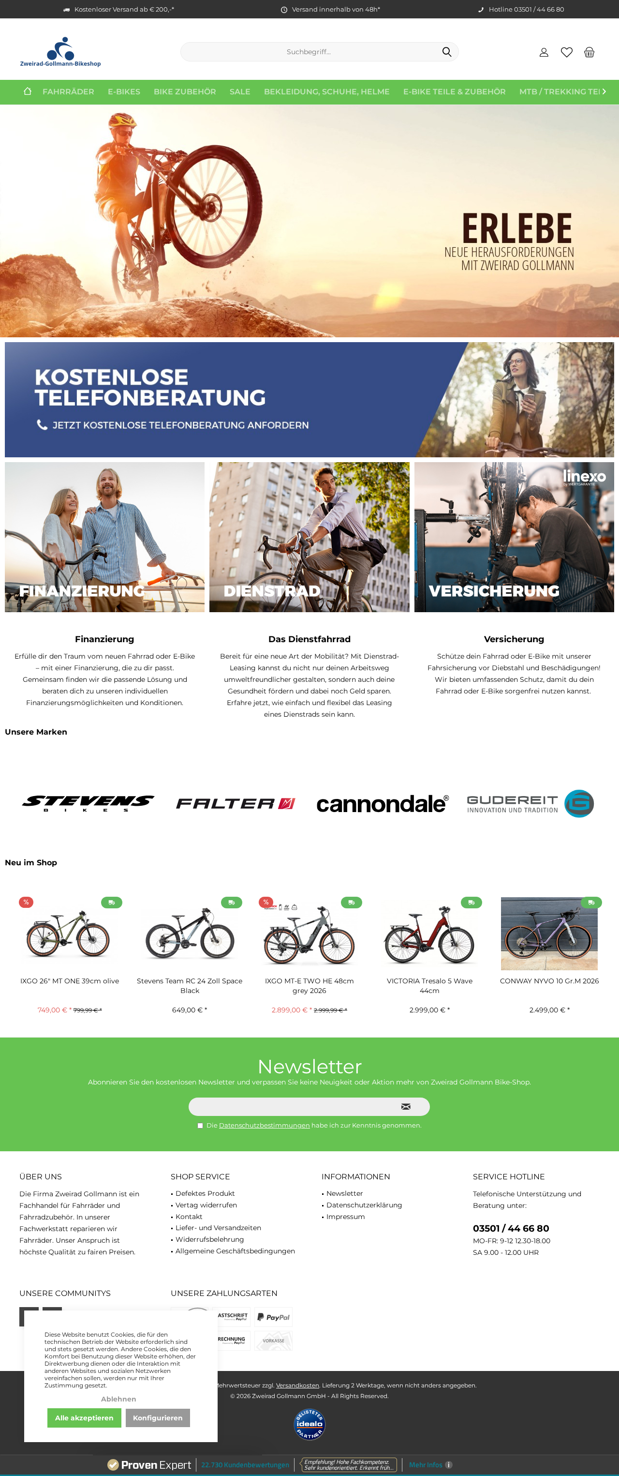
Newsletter (344, 1193)
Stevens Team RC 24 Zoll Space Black (189, 986)
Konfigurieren (158, 1418)
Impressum (345, 1216)
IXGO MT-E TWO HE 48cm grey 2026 (309, 986)
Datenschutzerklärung (364, 1205)
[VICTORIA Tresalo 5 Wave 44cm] (429, 934)
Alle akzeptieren (84, 1418)
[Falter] (235, 803)
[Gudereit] (530, 803)
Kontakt (189, 1216)
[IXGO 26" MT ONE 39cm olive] (69, 934)
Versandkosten (297, 1385)
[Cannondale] (383, 803)
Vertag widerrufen (206, 1205)
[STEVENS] (88, 803)
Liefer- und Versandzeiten (218, 1227)
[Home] (27, 92)
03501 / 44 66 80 (511, 1228)
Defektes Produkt (205, 1193)
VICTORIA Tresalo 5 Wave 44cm (429, 986)
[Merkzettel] (567, 51)
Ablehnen (118, 1399)
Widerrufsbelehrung (210, 1239)
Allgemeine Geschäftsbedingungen (235, 1251)
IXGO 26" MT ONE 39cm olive (69, 981)
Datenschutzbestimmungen (264, 1125)
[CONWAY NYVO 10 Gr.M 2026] (549, 934)
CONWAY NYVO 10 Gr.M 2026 (549, 981)
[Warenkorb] (589, 51)
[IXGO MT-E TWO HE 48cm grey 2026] (309, 934)
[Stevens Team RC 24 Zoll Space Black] (189, 934)
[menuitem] (589, 51)
